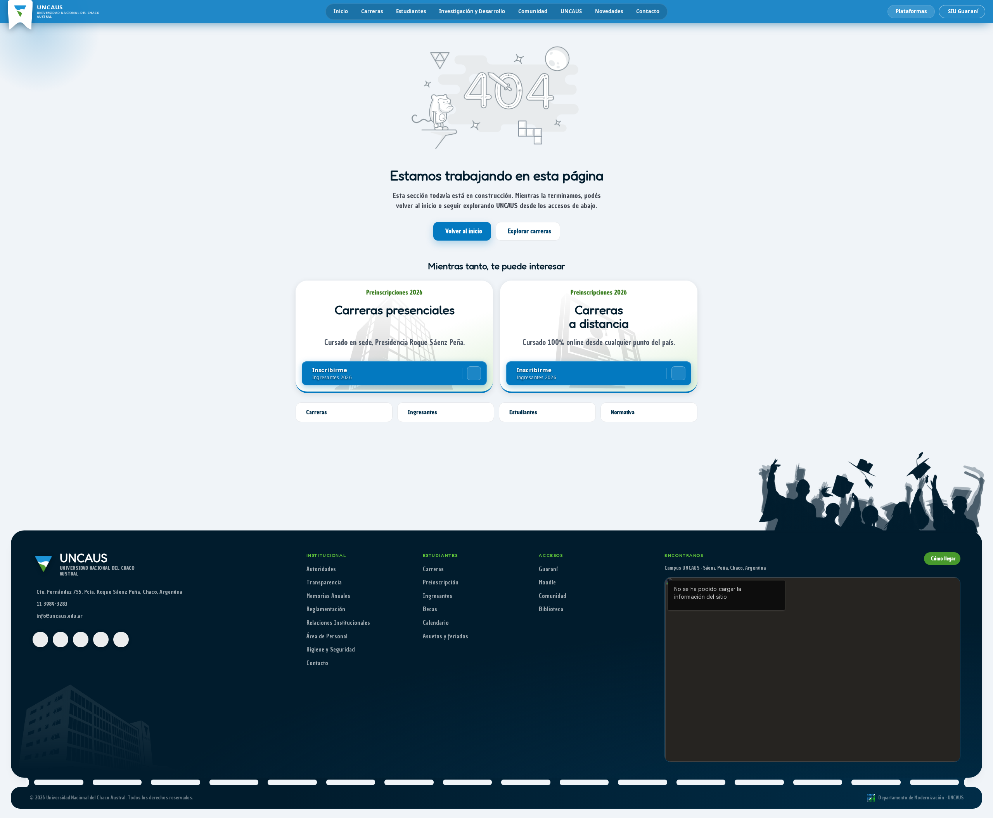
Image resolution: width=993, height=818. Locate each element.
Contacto (647, 11)
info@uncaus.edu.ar (59, 616)
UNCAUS (571, 11)
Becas (430, 609)
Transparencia (324, 582)
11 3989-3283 (51, 604)
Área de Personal (327, 636)
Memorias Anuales (328, 596)
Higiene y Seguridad (330, 649)
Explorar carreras (529, 231)
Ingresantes (437, 596)
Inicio (341, 11)
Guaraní (548, 569)
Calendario (436, 623)
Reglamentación (325, 609)
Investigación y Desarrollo (472, 11)
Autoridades (321, 569)
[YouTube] (80, 639)
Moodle (547, 582)
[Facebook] (40, 639)
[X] (101, 639)
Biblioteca (551, 609)
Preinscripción (440, 582)
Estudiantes (411, 11)
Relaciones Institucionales (338, 623)
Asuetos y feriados (445, 636)
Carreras (372, 11)
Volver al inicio (463, 231)
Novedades (609, 11)
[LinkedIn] (121, 639)
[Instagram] (60, 639)
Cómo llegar (943, 558)
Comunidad (532, 11)
